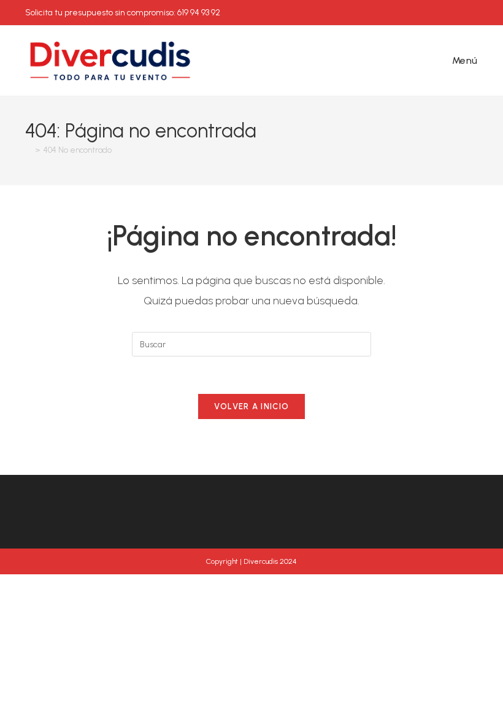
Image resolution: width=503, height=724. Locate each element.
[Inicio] (28, 150)
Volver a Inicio (252, 406)
